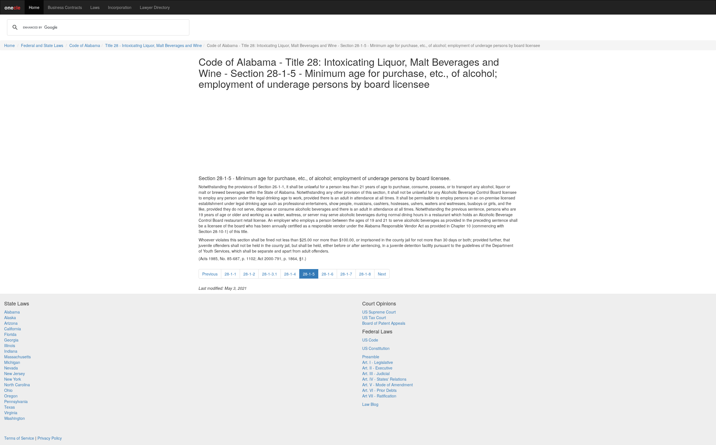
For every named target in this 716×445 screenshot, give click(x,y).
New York (12, 379)
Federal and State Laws (42, 45)
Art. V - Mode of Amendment (387, 384)
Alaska (10, 317)
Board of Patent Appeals (383, 323)
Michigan (12, 362)
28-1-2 (249, 274)
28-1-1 (230, 274)
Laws (95, 7)
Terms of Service (19, 438)
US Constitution (376, 348)
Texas (9, 407)
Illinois (9, 345)
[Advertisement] (358, 132)
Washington (14, 418)
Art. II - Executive (377, 368)
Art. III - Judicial (376, 373)
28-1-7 (346, 274)
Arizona (11, 323)
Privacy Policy (49, 438)
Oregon (11, 396)
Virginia (10, 412)
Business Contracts (65, 7)
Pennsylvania (16, 401)
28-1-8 (365, 274)
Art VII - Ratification (379, 396)
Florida (10, 334)
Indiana (10, 351)
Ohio (8, 390)
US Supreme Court (379, 312)
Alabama (12, 312)
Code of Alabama (84, 45)
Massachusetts (17, 356)
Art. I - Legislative (377, 362)
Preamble (370, 356)
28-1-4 (290, 274)
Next (382, 274)
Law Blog (370, 404)
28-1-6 (327, 274)
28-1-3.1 (269, 274)
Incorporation (119, 7)
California (12, 328)
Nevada (11, 368)
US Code (370, 340)
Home (34, 7)
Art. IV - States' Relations (384, 379)
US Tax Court (374, 317)
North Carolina (17, 384)
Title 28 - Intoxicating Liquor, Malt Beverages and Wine (153, 45)
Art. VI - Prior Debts (379, 390)
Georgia (11, 340)
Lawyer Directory (155, 7)
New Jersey (14, 373)
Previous (210, 274)
